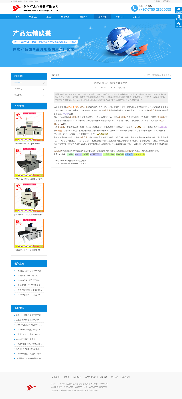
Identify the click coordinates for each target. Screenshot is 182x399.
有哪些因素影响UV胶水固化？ (73, 163)
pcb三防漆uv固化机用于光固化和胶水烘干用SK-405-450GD (29, 214)
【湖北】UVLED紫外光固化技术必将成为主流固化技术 (29, 334)
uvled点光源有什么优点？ (26, 339)
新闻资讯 (102, 16)
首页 (18, 16)
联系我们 (166, 1)
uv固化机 (33, 16)
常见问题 (18, 95)
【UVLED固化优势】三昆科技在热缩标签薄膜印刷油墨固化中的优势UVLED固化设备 (29, 330)
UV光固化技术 (109, 154)
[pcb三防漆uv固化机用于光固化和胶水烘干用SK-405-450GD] (29, 198)
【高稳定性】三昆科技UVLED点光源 (29, 344)
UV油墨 (86, 154)
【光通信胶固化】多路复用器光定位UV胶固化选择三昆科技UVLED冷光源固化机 (29, 290)
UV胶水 (71, 154)
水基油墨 (128, 154)
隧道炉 (49, 16)
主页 (148, 75)
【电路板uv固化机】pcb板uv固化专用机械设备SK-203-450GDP (29, 143)
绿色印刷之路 (139, 154)
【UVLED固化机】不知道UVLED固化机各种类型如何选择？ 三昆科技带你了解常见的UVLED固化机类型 (29, 295)
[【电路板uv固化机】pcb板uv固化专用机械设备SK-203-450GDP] (29, 126)
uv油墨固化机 (96, 154)
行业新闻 (18, 89)
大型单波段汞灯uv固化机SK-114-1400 (29, 250)
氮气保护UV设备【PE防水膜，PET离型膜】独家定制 (29, 349)
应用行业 (65, 16)
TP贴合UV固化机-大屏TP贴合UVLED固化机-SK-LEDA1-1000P (29, 179)
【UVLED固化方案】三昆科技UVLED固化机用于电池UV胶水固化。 (29, 280)
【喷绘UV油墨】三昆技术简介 (28, 354)
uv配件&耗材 (83, 16)
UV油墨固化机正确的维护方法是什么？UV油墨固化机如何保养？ (29, 358)
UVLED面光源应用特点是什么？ (74, 161)
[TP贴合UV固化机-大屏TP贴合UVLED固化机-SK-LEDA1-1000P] (29, 162)
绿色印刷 (120, 154)
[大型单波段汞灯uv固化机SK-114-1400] (29, 233)
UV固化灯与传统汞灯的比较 (27, 320)
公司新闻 (18, 76)
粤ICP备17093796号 (99, 384)
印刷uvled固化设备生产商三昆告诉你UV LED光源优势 (29, 315)
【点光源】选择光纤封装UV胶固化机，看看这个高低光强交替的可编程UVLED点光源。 (29, 271)
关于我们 (157, 1)
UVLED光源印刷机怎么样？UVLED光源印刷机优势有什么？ (29, 325)
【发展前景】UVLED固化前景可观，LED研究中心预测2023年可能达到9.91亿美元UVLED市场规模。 (29, 285)
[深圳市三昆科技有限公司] (34, 8)
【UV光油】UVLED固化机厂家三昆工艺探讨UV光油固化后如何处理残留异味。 (29, 275)
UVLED (78, 154)
